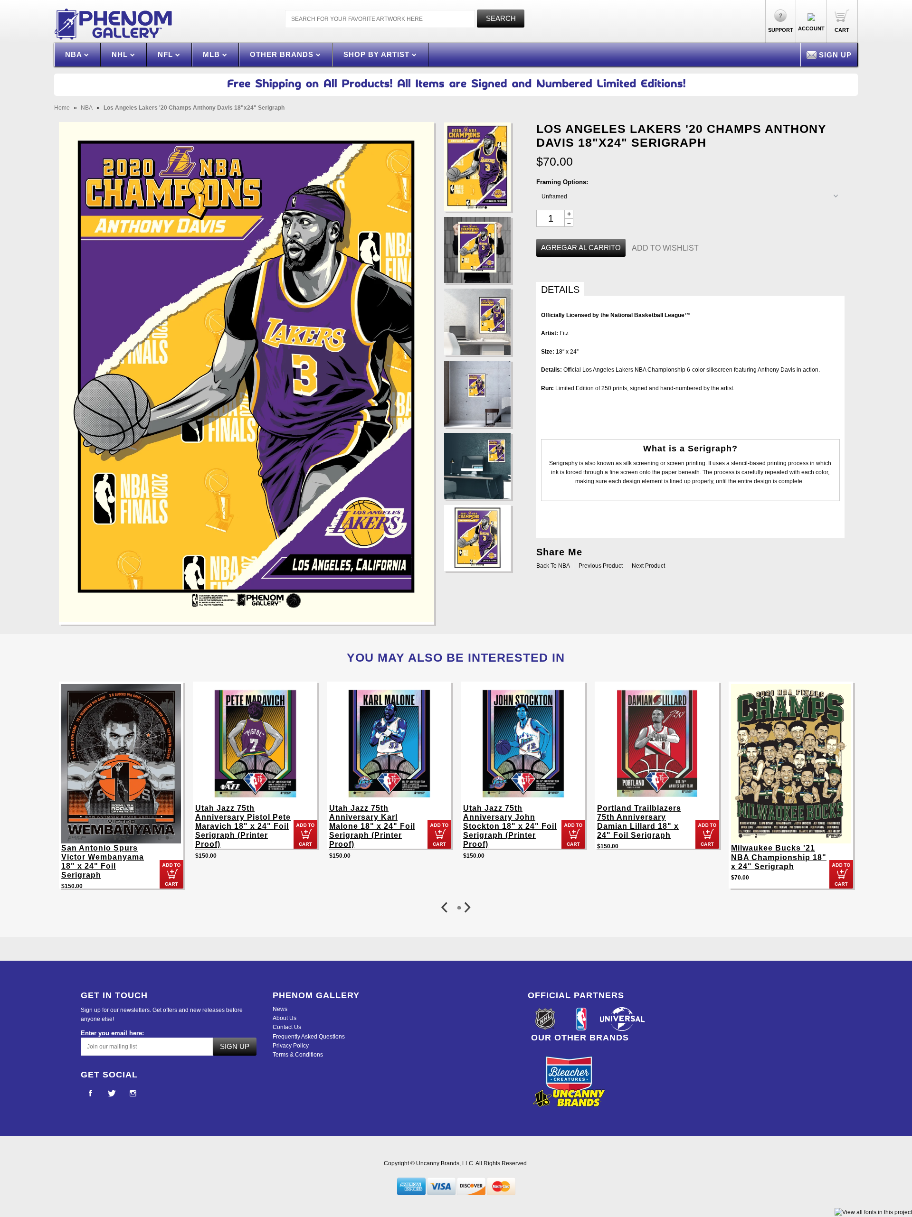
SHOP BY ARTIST (377, 54)
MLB (212, 54)
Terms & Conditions (298, 1054)
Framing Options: (562, 182)
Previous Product (601, 565)
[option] (121, 790)
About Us (284, 1018)
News (280, 1009)
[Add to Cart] (171, 874)
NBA (74, 54)
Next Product (648, 565)
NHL (121, 54)
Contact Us (287, 1027)
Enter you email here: (112, 1033)
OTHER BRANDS (283, 54)
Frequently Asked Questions (309, 1036)
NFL (166, 54)
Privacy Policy (291, 1045)
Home (62, 107)
